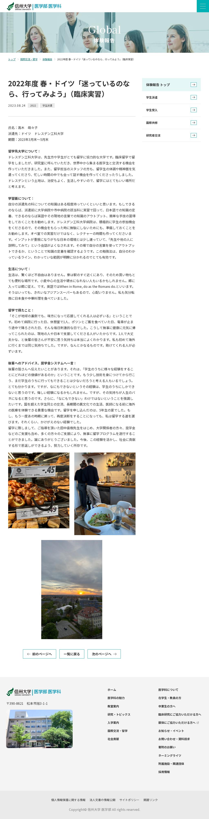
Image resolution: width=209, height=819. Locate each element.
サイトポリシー (129, 800)
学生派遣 (152, 97)
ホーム (112, 690)
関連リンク (150, 800)
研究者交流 (153, 135)
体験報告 (47, 59)
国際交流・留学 (29, 59)
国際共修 (152, 123)
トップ (12, 59)
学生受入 (152, 110)
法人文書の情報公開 (102, 800)
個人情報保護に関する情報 (68, 800)
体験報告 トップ (158, 84)
